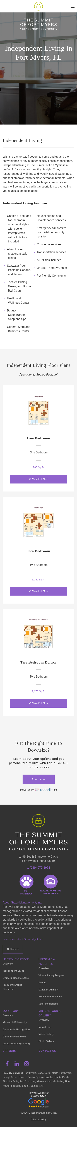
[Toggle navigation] (72, 6)
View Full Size (40, 479)
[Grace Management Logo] (38, 819)
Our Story (11, 1010)
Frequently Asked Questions (12, 986)
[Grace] (38, 6)
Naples (49, 1077)
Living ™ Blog (16, 1043)
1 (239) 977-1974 (38, 867)
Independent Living (13, 970)
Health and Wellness (50, 996)
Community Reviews (14, 1036)
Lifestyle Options (16, 959)
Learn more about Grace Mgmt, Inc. (23, 939)
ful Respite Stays (16, 977)
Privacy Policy (38, 1119)
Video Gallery (46, 1034)
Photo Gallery (46, 1041)
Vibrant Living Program (51, 975)
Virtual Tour (44, 1027)
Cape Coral (44, 1072)
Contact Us (47, 1050)
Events (42, 982)
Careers (14, 949)
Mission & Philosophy (15, 1022)
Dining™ (48, 989)
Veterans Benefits (48, 1003)
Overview (8, 963)
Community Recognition (16, 1029)
